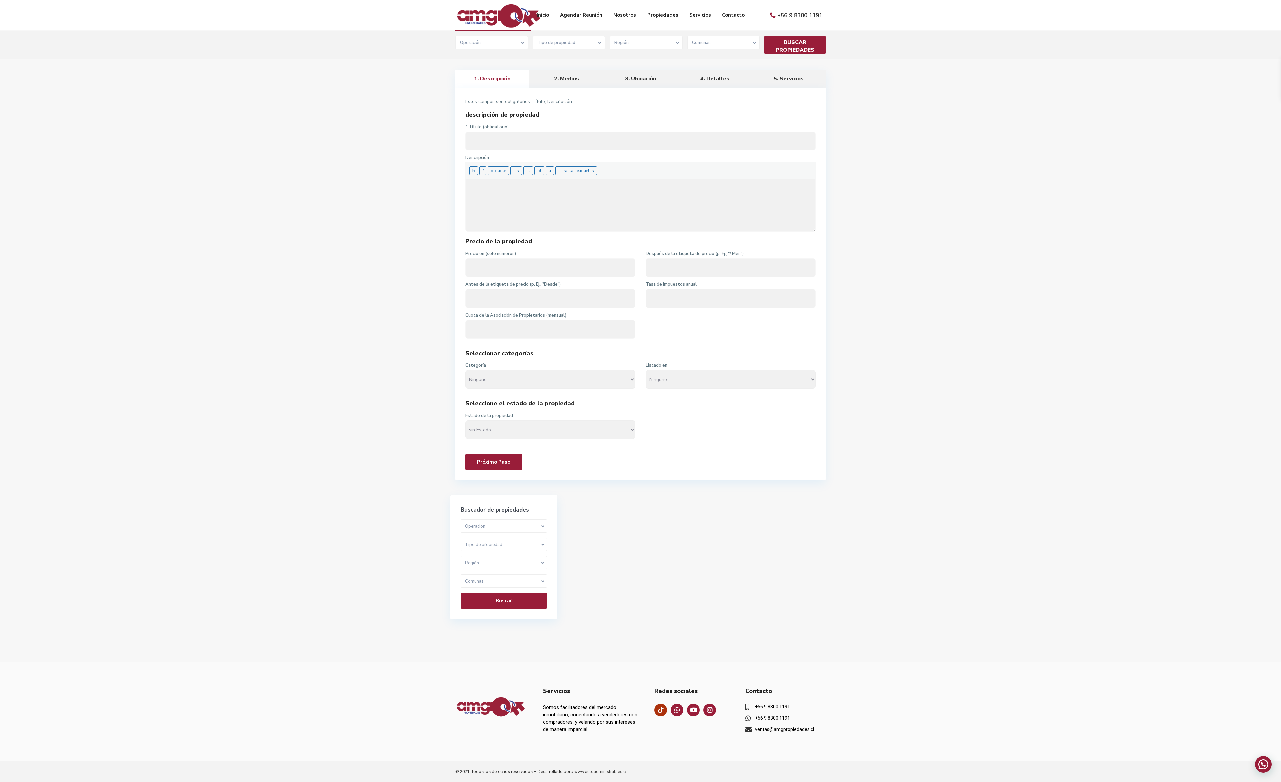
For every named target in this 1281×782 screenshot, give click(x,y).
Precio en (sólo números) (490, 253)
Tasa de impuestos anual (671, 284)
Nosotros (624, 15)
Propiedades (662, 15)
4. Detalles (714, 78)
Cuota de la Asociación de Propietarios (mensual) (515, 315)
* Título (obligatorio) (487, 127)
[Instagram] (709, 710)
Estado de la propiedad (489, 415)
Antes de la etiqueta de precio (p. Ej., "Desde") (513, 284)
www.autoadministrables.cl (600, 771)
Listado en (656, 365)
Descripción (477, 157)
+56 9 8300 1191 (799, 15)
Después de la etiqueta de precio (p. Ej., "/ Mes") (695, 253)
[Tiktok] (660, 710)
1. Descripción (492, 78)
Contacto (733, 15)
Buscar (504, 600)
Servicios (700, 15)
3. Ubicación (640, 78)
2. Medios (566, 78)
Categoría (475, 365)
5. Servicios (789, 78)
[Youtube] (693, 710)
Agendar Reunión (581, 15)
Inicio (543, 15)
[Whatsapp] (677, 710)
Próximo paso (493, 462)
